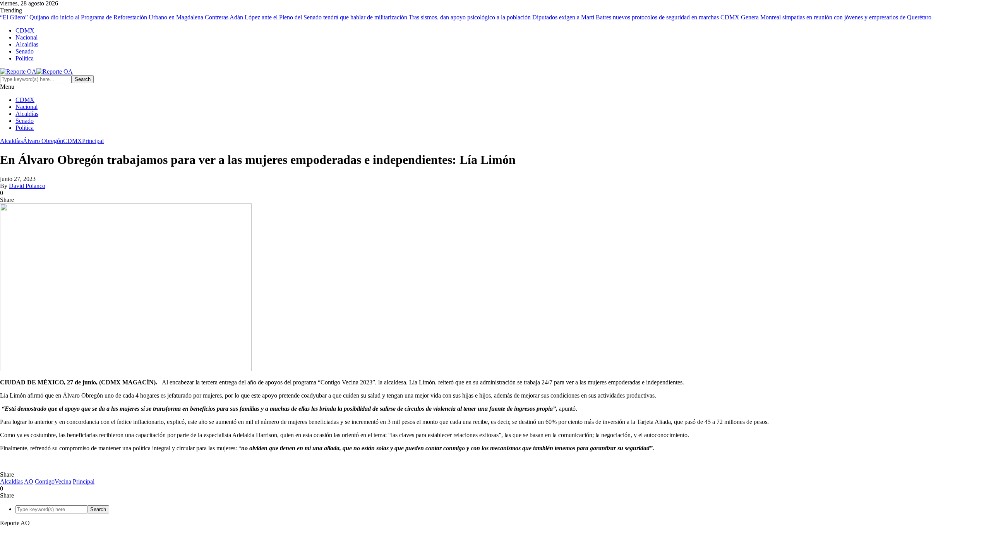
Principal (93, 141)
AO (28, 481)
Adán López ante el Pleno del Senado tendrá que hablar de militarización (318, 17)
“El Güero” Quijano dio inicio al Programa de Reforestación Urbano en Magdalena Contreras (114, 17)
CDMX (24, 30)
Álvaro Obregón (43, 141)
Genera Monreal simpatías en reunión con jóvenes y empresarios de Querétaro (836, 17)
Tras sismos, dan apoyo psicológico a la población (470, 17)
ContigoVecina (53, 481)
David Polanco (27, 186)
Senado (24, 51)
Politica (24, 58)
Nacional (26, 37)
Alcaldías (26, 44)
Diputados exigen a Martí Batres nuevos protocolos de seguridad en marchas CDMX (635, 17)
